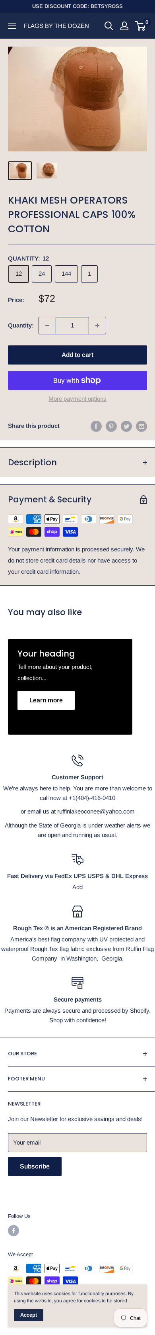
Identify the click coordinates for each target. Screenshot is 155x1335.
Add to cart (77, 354)
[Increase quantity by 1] (97, 325)
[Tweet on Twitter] (126, 426)
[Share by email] (141, 426)
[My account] (124, 26)
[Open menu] (12, 26)
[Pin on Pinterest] (111, 426)
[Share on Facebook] (96, 426)
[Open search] (109, 26)
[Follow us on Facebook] (13, 1230)
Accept (28, 1315)
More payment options (77, 398)
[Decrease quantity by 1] (47, 325)
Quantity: (21, 325)
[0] (140, 26)
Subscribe (35, 1166)
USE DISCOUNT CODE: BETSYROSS (77, 6)
